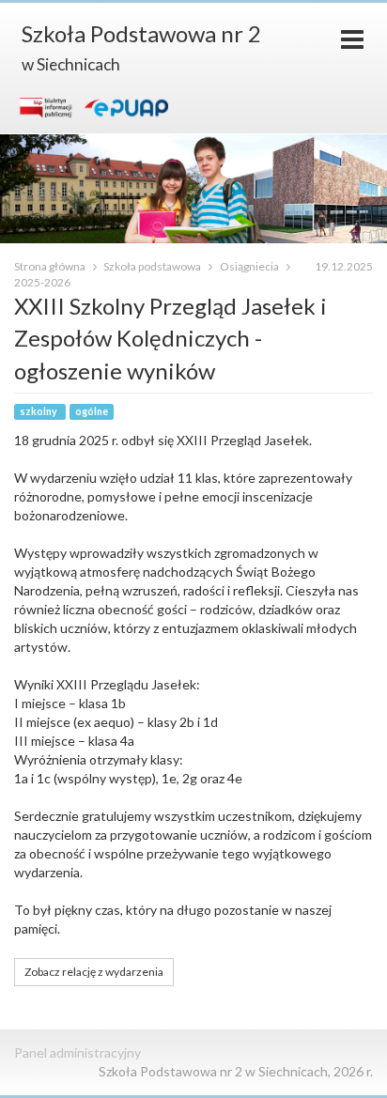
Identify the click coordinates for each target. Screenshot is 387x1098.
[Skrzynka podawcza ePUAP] (126, 108)
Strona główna (50, 266)
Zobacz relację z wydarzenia (93, 972)
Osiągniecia (250, 266)
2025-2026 (42, 282)
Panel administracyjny (77, 1052)
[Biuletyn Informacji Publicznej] (46, 108)
